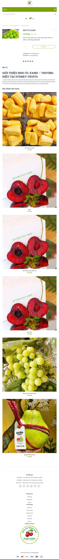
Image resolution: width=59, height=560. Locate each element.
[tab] (4, 67)
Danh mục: (26, 53)
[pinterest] (35, 486)
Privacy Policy (29, 513)
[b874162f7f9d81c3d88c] (10, 33)
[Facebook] (23, 61)
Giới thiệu (29, 496)
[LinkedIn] (32, 61)
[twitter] (20, 486)
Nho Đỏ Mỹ (53, 30)
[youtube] (31, 486)
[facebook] (24, 486)
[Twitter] (25, 61)
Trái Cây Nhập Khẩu (14, 25)
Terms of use (29, 510)
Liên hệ (29, 502)
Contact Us (29, 507)
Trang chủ (4, 25)
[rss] (38, 486)
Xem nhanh (31, 149)
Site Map (30, 515)
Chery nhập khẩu (55, 30)
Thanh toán (29, 499)
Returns (29, 521)
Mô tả (4, 67)
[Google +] (30, 61)
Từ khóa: (25, 55)
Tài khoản (29, 518)
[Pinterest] (28, 61)
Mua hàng (43, 46)
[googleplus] (27, 486)
